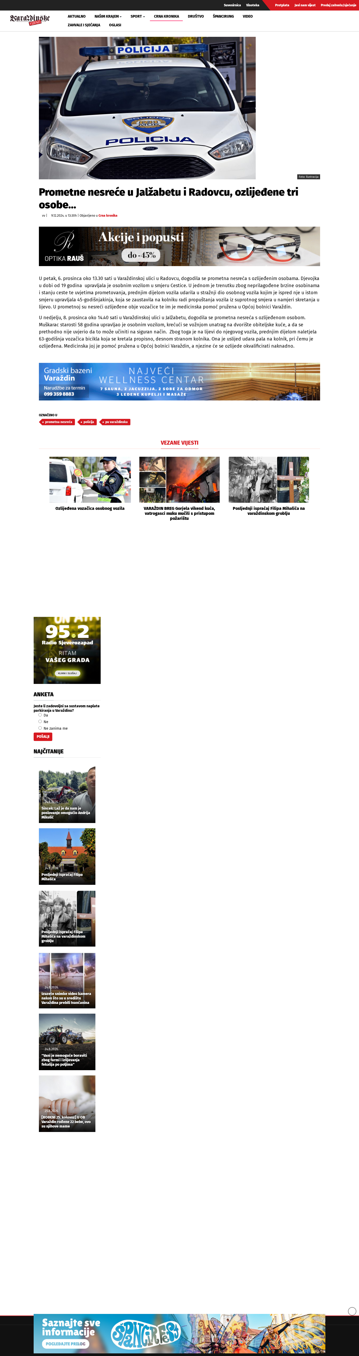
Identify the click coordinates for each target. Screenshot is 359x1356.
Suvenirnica (232, 5)
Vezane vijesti (179, 442)
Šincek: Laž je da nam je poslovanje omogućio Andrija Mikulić (66, 813)
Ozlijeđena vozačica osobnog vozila (90, 508)
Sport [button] (136, 16)
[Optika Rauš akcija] (179, 246)
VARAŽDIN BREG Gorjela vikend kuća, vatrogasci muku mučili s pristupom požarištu (179, 513)
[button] (43, 489)
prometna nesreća (58, 422)
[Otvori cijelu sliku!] (147, 108)
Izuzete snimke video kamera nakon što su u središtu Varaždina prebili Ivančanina (66, 998)
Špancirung (223, 16)
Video (248, 16)
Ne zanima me (55, 728)
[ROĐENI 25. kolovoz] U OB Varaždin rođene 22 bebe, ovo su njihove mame (66, 1122)
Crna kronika (166, 16)
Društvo (196, 16)
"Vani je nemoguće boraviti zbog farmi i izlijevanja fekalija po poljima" (64, 1060)
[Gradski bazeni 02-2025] (179, 381)
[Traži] (296, 21)
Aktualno (77, 16)
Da (45, 715)
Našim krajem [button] (107, 16)
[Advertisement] (179, 575)
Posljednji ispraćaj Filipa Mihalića (62, 877)
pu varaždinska (116, 422)
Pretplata (282, 5)
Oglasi (115, 25)
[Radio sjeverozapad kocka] (67, 650)
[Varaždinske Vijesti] (30, 19)
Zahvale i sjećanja (84, 25)
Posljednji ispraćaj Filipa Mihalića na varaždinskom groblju (269, 511)
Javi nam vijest (305, 5)
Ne (45, 722)
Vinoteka (252, 5)
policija (89, 422)
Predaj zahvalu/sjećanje (338, 5)
